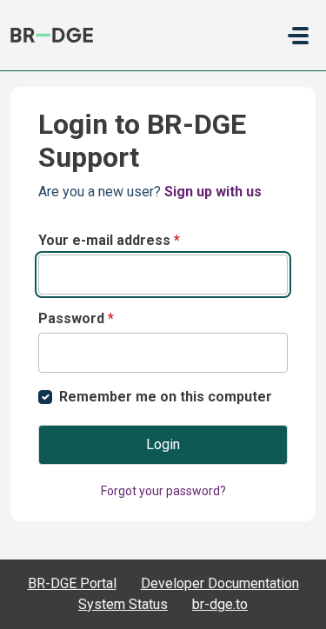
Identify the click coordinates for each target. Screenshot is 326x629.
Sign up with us (213, 191)
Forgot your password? (163, 491)
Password (76, 318)
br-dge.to (220, 604)
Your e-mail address (109, 240)
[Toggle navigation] (298, 35)
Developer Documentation (220, 583)
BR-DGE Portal (72, 583)
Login (163, 444)
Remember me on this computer (165, 396)
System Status (123, 604)
